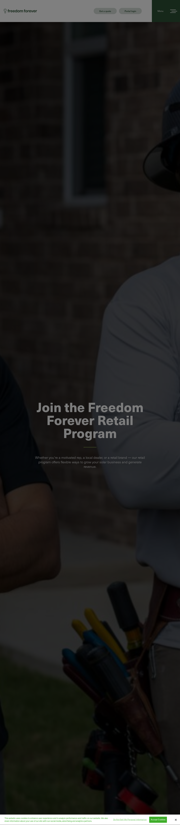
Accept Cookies (158, 819)
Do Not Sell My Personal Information (130, 819)
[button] (176, 820)
